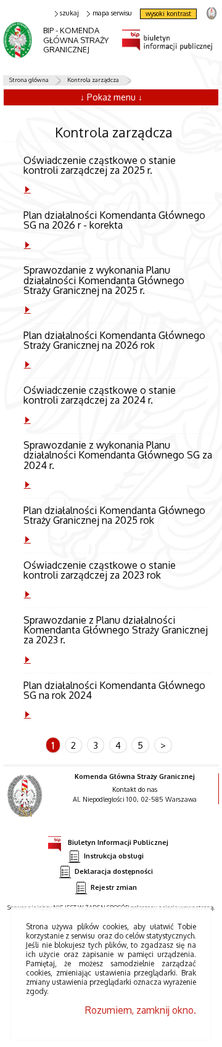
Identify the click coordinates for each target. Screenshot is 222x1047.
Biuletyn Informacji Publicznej (118, 842)
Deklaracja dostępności (114, 871)
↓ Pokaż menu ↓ (111, 97)
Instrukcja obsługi (114, 856)
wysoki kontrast (168, 13)
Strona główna (29, 79)
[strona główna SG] (26, 804)
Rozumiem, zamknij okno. (140, 1010)
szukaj (69, 13)
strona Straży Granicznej (211, 12)
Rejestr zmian (114, 887)
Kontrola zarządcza (93, 79)
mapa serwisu (112, 13)
